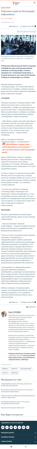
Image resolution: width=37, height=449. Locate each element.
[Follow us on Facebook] (11, 427)
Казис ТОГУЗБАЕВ (6, 18)
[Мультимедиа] (11, 446)
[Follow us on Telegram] (15, 427)
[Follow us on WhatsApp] (19, 427)
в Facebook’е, (12, 355)
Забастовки (5, 8)
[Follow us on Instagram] (7, 427)
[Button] (13, 26)
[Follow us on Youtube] (2, 427)
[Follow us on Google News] (23, 427)
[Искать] (25, 446)
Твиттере (20, 355)
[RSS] (27, 427)
